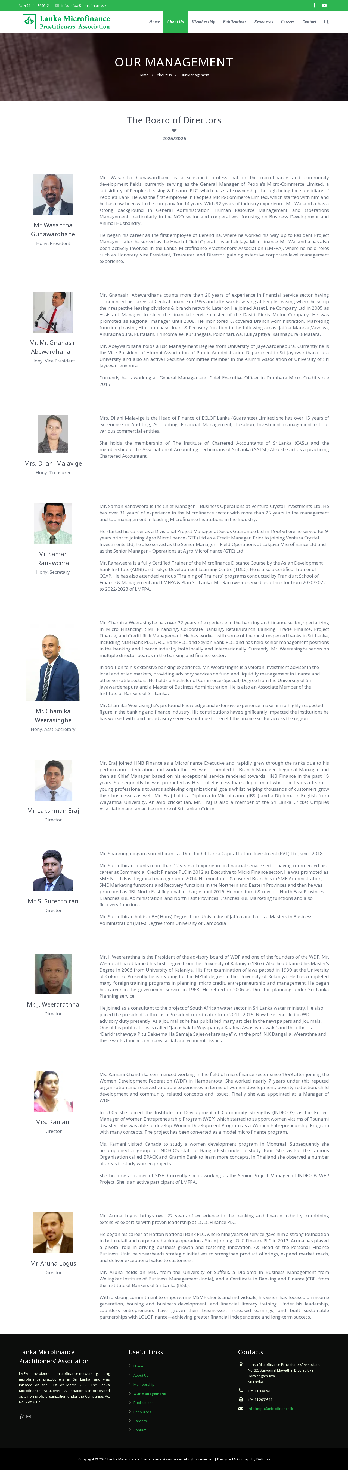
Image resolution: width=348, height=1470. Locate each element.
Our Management (149, 1393)
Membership (143, 1384)
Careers (140, 1420)
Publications (143, 1402)
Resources (142, 1411)
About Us (164, 74)
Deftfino (263, 1459)
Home (143, 74)
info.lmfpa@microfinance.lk (84, 5)
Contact (139, 1430)
